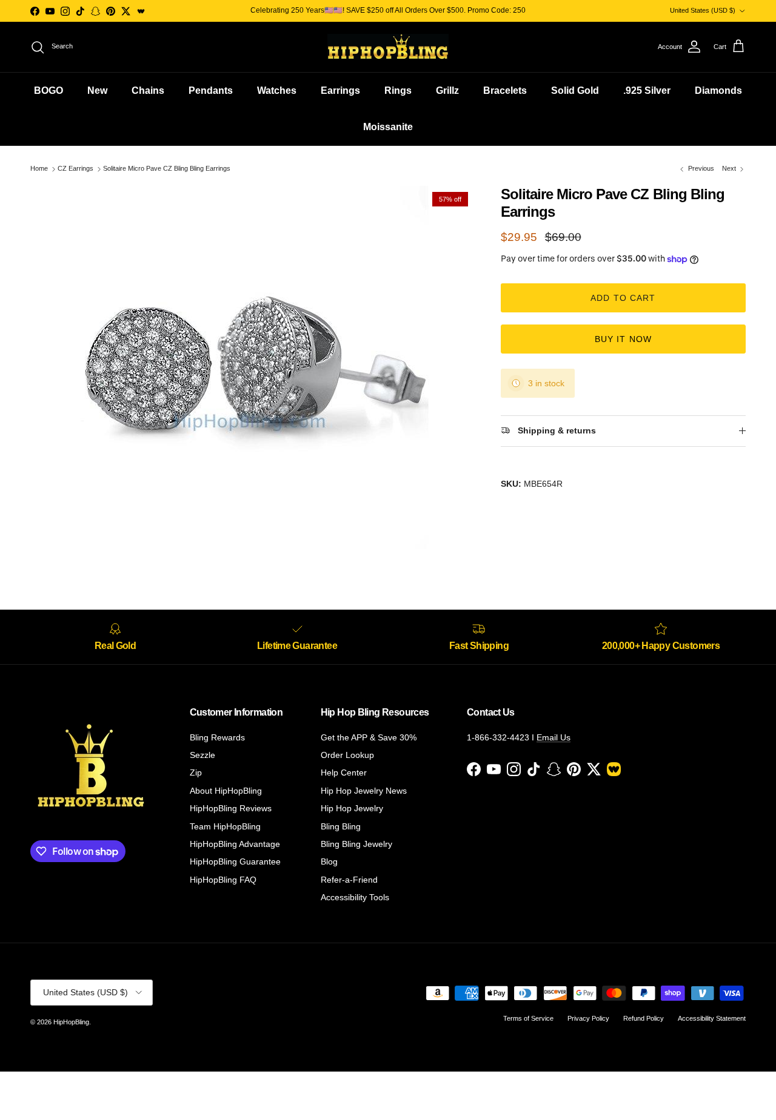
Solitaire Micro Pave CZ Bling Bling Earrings (166, 169)
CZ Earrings (75, 169)
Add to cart (622, 298)
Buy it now (623, 339)
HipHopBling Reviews (231, 808)
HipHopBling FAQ (223, 879)
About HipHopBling (226, 791)
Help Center (344, 772)
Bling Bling (341, 826)
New (97, 90)
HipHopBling (71, 1022)
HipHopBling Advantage (235, 844)
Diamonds (718, 90)
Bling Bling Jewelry (356, 844)
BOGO (48, 90)
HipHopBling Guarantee (235, 861)
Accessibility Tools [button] (355, 897)
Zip (196, 772)
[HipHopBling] (388, 47)
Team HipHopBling (225, 826)
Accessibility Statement (712, 1018)
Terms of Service (528, 1018)
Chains (148, 90)
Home (39, 169)
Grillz (447, 90)
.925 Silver (647, 90)
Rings (398, 90)
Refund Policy (643, 1018)
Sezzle (202, 755)
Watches (276, 90)
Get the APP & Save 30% (368, 737)
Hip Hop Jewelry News (364, 791)
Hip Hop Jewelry (352, 808)
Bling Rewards (217, 737)
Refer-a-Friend (349, 879)
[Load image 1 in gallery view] (252, 367)
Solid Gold (575, 90)
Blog (329, 861)
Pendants (211, 90)
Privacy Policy (588, 1018)
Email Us (553, 737)
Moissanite (388, 127)
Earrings (340, 90)
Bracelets (505, 90)
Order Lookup (347, 755)
